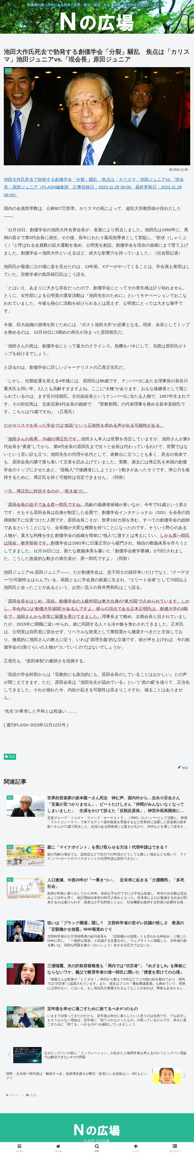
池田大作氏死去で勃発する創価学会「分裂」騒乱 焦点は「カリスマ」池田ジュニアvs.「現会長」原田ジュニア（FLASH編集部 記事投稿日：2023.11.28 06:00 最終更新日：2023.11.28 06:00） (94, 187)
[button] (179, 812)
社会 (12, 756)
